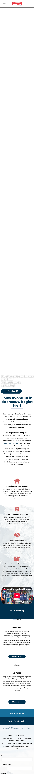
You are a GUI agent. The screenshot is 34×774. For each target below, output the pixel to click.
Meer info (17, 656)
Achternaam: (6, 765)
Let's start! (11, 391)
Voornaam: (5, 756)
